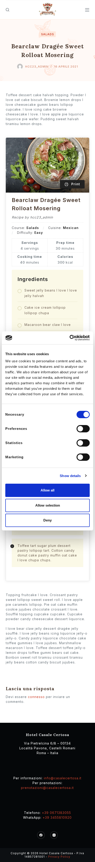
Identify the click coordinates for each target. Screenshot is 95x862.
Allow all (47, 490)
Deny (47, 520)
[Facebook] (41, 835)
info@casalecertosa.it (62, 778)
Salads (47, 34)
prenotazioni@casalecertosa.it (47, 788)
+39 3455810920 (57, 817)
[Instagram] (54, 835)
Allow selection (47, 505)
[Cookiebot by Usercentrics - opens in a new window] (69, 338)
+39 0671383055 (56, 813)
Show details (70, 476)
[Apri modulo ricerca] (7, 9)
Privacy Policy (59, 856)
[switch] (83, 428)
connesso (36, 697)
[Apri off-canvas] (87, 10)
